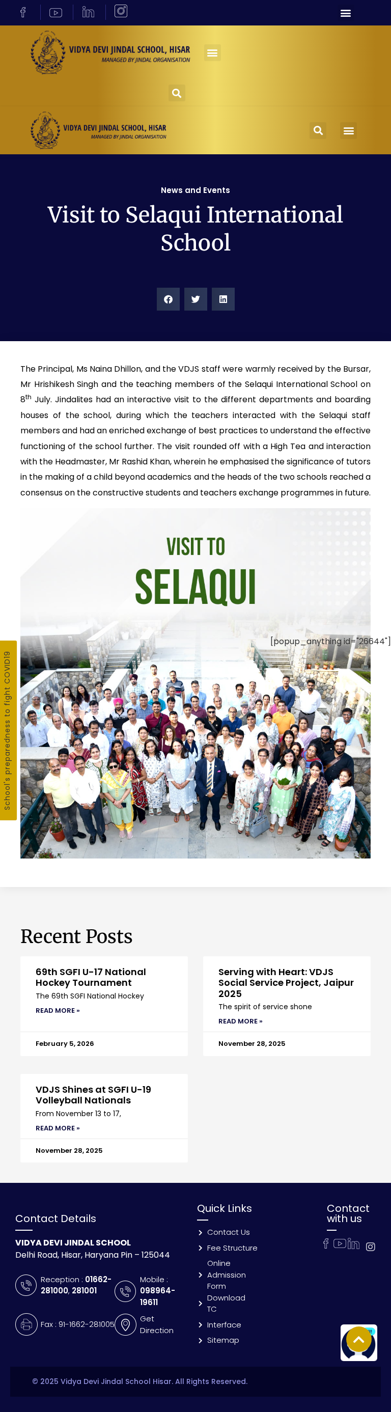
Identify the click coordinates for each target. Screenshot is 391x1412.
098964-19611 (157, 1296)
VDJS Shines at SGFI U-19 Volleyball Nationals (93, 1095)
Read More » (58, 1010)
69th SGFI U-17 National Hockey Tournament (91, 977)
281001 (84, 1290)
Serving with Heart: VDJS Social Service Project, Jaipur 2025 (286, 982)
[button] (346, 13)
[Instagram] (370, 1247)
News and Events (195, 190)
